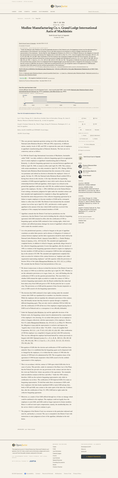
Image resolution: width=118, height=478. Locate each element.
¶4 (20, 230)
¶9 (20, 364)
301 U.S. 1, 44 (34, 330)
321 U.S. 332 (60, 340)
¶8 (20, 347)
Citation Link (88, 129)
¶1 (20, 140)
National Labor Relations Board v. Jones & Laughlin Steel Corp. (41, 73)
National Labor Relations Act (37, 312)
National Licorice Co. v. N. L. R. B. (45, 338)
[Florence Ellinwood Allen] (80, 166)
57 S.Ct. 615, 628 (45, 330)
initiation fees (82, 220)
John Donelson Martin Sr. (89, 171)
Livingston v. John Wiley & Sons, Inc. (52, 91)
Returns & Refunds (47, 473)
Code (20, 11)
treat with (35, 325)
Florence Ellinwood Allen (90, 165)
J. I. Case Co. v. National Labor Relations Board (72, 73)
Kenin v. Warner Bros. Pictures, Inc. (48, 66)
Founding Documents (59, 462)
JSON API (83, 451)
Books (53, 11)
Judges (34, 11)
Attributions (58, 473)
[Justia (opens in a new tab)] (32, 461)
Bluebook (97, 129)
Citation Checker (57, 467)
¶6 (20, 292)
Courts (27, 11)
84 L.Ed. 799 (32, 340)
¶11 (20, 411)
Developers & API (86, 446)
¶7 (20, 312)
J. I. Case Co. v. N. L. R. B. (46, 340)
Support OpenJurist (93, 456)
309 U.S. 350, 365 (63, 338)
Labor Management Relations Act (45, 261)
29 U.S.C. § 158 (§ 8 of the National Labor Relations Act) (38, 69)
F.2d (33, 18)
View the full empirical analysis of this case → (30, 113)
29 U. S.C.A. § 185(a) (64, 261)
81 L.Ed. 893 (56, 330)
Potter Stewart (87, 175)
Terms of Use (67, 473)
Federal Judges (57, 453)
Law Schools (56, 458)
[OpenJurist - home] (59, 6)
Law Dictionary (57, 451)
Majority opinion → (87, 168)
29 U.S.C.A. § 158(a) (55, 323)
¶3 (20, 213)
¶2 (20, 155)
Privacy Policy (77, 473)
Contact (38, 473)
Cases (14, 11)
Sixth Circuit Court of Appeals (59, 35)
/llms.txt (83, 449)
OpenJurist (20, 18)
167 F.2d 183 (42, 241)
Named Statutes (57, 460)
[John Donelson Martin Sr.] (80, 172)
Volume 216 (27, 18)
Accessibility (29, 473)
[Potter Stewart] (80, 176)
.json (26, 429)
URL (81, 129)
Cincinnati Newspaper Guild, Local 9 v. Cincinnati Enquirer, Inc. (72, 66)
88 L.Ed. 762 (29, 343)
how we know (51, 78)
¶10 (20, 396)
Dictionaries (43, 11)
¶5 (20, 267)
